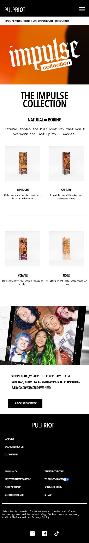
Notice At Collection (53, 487)
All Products (16, 20)
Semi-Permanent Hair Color (43, 20)
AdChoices (15, 517)
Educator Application (14, 446)
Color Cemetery (11, 454)
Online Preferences (13, 487)
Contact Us (9, 438)
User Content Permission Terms (18, 479)
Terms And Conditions (53, 471)
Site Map (47, 495)
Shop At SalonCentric (25, 403)
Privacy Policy (11, 471)
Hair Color (26, 20)
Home (7, 20)
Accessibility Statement (14, 495)
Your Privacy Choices (53, 479)
